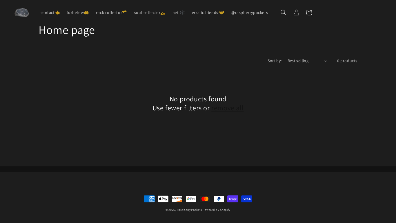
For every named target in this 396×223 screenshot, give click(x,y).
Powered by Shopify (216, 210)
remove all (227, 107)
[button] (283, 12)
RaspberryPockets (189, 210)
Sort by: (274, 60)
